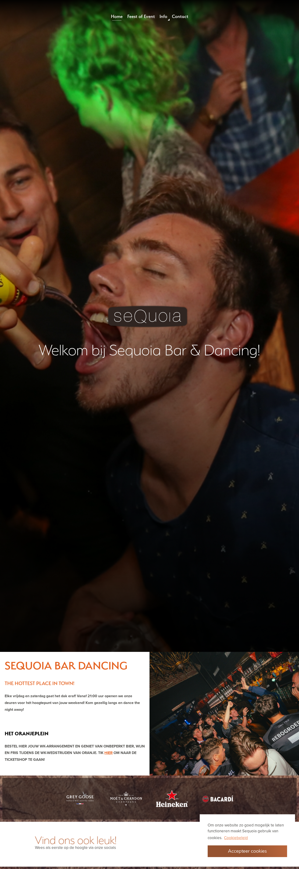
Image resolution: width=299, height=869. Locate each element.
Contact (180, 16)
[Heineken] (172, 798)
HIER (108, 752)
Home (118, 16)
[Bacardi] (218, 798)
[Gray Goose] (80, 799)
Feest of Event (141, 16)
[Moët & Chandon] (126, 799)
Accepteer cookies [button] (247, 851)
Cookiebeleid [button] (236, 837)
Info (163, 16)
